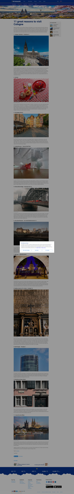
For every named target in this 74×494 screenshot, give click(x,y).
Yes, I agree (47, 250)
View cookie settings (26, 250)
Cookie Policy (38, 247)
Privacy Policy (43, 247)
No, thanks (36, 250)
